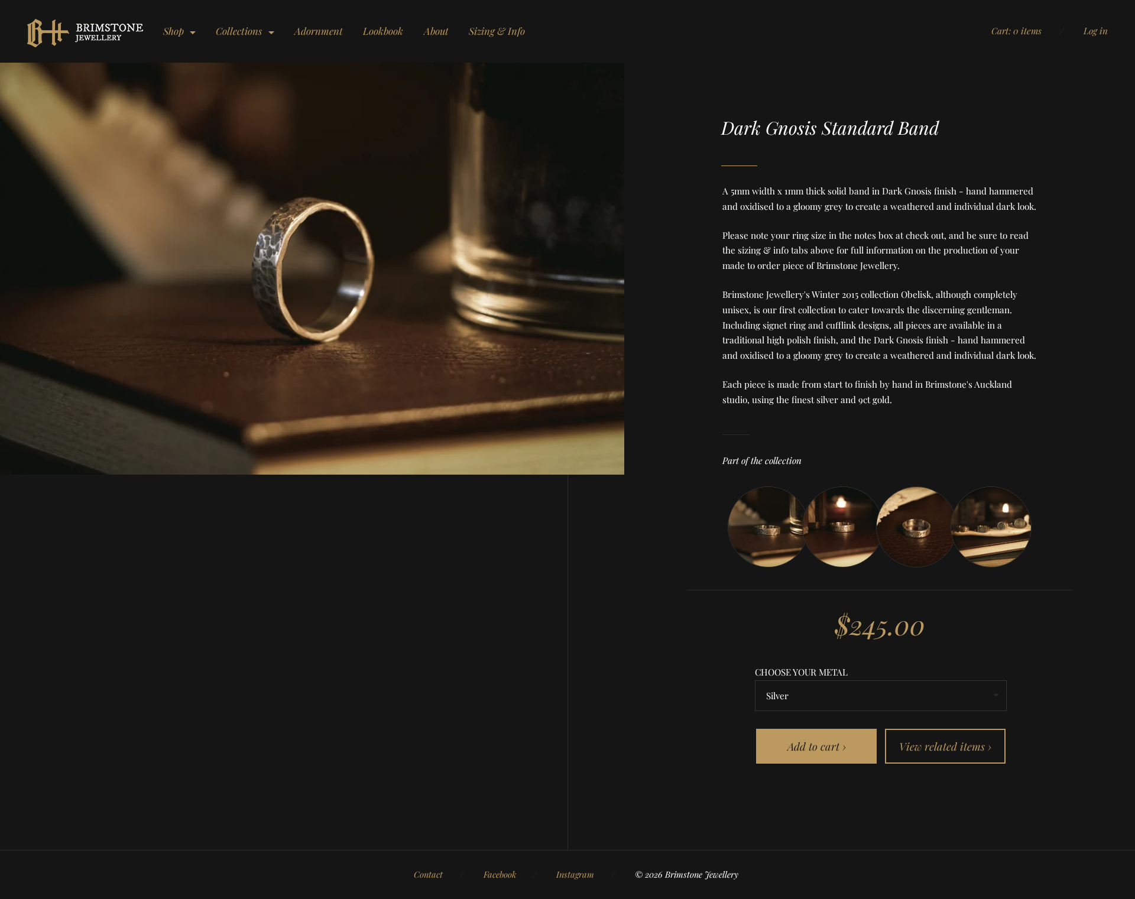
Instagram (575, 874)
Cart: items (1016, 31)
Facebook (500, 874)
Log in (1096, 31)
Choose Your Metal (801, 672)
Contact (428, 874)
